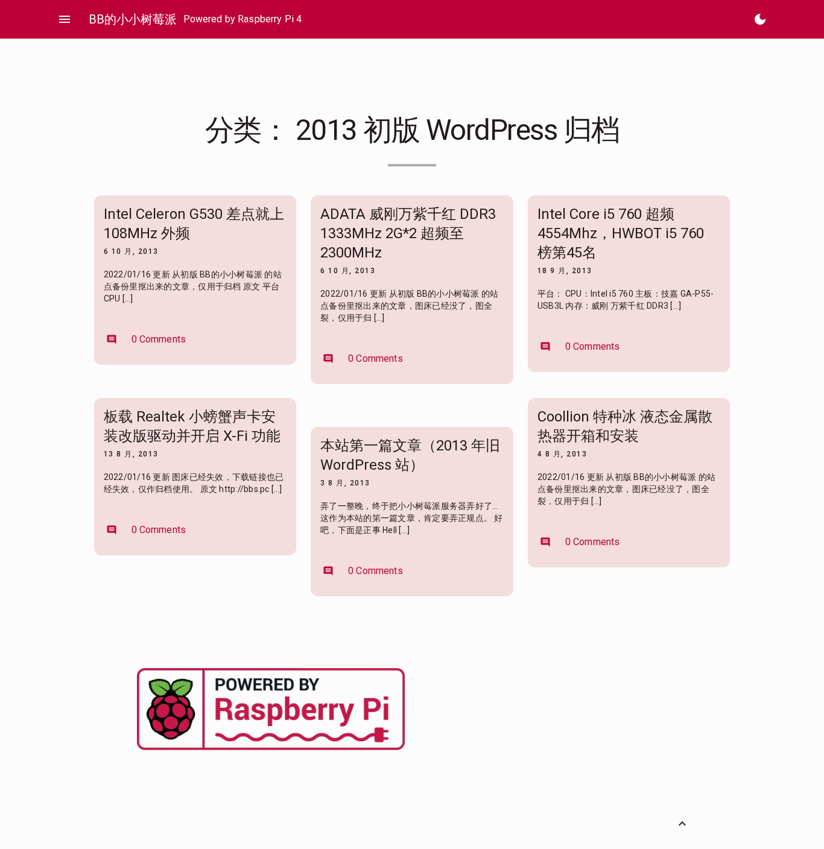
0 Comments (146, 339)
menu (64, 19)
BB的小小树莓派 (133, 19)
